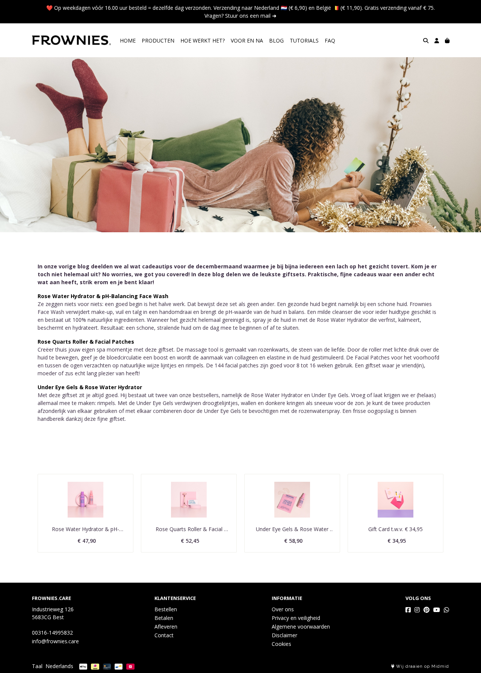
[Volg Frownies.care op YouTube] (436, 610)
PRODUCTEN (158, 40)
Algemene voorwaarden (301, 626)
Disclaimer (284, 635)
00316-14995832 (52, 632)
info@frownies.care (55, 641)
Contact (164, 635)
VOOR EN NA (247, 40)
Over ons (283, 609)
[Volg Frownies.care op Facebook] (408, 610)
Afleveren (165, 626)
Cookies (281, 643)
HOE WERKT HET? (202, 40)
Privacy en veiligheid (296, 617)
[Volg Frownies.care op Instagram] (417, 610)
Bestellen (165, 609)
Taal (37, 666)
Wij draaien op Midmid (422, 666)
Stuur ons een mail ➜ (251, 15)
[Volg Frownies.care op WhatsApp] (446, 610)
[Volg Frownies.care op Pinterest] (427, 610)
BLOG (276, 40)
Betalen (163, 617)
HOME (128, 40)
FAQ (330, 40)
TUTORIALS (304, 40)
